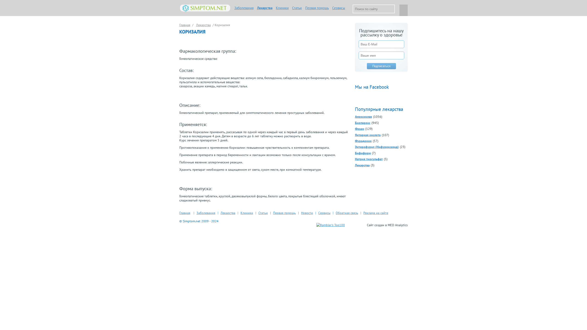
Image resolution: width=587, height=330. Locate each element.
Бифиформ (363, 153)
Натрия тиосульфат (369, 159)
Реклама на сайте (375, 213)
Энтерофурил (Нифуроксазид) (377, 147)
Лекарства (264, 8)
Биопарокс (362, 123)
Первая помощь (317, 8)
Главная (184, 25)
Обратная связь (347, 213)
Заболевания (244, 8)
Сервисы (338, 8)
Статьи (297, 8)
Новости (307, 213)
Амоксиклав (363, 117)
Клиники (282, 8)
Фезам (359, 129)
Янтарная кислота (368, 135)
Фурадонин (363, 141)
